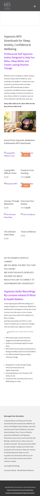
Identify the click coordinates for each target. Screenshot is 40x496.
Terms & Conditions (13, 490)
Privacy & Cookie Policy (26, 490)
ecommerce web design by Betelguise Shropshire (20, 493)
